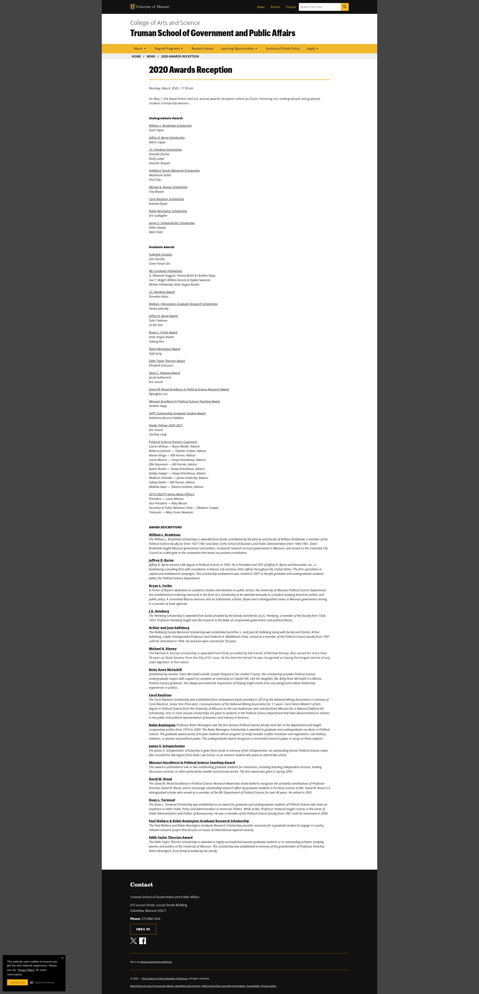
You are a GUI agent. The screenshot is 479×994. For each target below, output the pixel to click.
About (140, 48)
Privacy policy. (269, 986)
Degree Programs (169, 48)
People (291, 7)
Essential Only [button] (17, 982)
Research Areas (202, 48)
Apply (313, 48)
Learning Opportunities (239, 48)
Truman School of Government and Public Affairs (212, 32)
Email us (143, 929)
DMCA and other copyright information (223, 986)
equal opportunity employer (156, 961)
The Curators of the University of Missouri (165, 978)
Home (136, 56)
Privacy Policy (26, 970)
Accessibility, (253, 986)
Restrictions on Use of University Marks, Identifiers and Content (165, 986)
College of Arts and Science (165, 23)
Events (275, 7)
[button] (42, 982)
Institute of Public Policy (283, 48)
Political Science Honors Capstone (173, 442)
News (261, 7)
